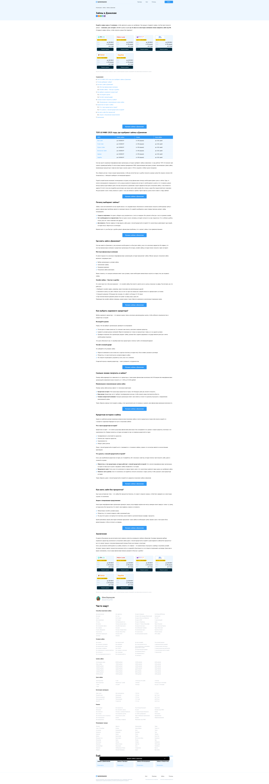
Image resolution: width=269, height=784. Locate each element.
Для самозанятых (120, 693)
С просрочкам (158, 652)
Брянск (97, 736)
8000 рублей (138, 672)
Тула (156, 732)
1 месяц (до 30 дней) (140, 680)
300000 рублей (99, 666)
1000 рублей (158, 674)
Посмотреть (100, 765)
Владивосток (99, 738)
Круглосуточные (159, 629)
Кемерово (118, 732)
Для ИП (98, 701)
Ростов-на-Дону (139, 738)
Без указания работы (121, 654)
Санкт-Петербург (100, 728)
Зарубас (99, 157)
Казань (117, 728)
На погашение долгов (121, 713)
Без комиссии (99, 711)
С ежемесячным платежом (161, 646)
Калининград (119, 730)
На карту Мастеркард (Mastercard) (143, 616)
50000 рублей (119, 668)
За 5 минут (118, 620)
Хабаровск (157, 742)
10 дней (118, 684)
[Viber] (104, 16)
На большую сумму (100, 662)
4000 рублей (158, 666)
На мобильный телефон (141, 627)
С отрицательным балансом (142, 711)
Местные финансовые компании (109, 87)
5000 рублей (158, 664)
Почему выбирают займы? (104, 82)
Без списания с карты (121, 709)
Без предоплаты (100, 719)
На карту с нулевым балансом (123, 711)
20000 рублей (138, 664)
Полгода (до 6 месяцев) (160, 682)
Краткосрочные (100, 682)
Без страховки (119, 652)
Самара (137, 742)
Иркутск (117, 726)
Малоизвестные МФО (140, 719)
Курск (117, 740)
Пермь (136, 736)
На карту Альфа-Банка (121, 629)
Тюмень (156, 734)
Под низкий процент (160, 642)
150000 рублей (99, 670)
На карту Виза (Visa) (120, 631)
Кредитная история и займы (105, 104)
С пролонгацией (158, 620)
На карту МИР (138, 620)
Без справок (99, 627)
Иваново (98, 748)
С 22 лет (137, 701)
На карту (118, 627)
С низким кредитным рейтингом (162, 648)
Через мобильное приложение (142, 715)
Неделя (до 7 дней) (120, 682)
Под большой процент (140, 707)
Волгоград (98, 742)
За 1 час (118, 616)
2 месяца (137, 682)
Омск (136, 730)
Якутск (156, 748)
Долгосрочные (99, 680)
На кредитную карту (140, 626)
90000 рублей (99, 674)
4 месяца (157, 680)
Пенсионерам (119, 699)
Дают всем (98, 693)
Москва (98, 726)
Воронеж (98, 744)
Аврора (99, 154)
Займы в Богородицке (143, 761)
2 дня (97, 686)
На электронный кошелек (141, 633)
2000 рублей (158, 670)
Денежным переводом (101, 633)
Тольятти (157, 728)
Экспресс (118, 635)
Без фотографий (139, 642)
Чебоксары (157, 744)
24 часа (98, 622)
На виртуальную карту (121, 624)
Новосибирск (138, 728)
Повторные (157, 713)
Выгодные (98, 709)
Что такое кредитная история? (108, 107)
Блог (147, 2)
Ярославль (157, 749)
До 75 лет (157, 697)
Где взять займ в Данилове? (105, 84)
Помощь (154, 2)
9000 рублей (138, 670)
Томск (156, 730)
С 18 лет (137, 693)
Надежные (157, 707)
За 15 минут (118, 618)
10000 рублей (138, 668)
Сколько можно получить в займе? (107, 99)
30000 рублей (119, 674)
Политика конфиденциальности (166, 779)
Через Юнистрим (159, 627)
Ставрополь (138, 748)
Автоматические (100, 614)
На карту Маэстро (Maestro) (142, 618)
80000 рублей (119, 662)
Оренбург (137, 732)
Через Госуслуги (158, 624)
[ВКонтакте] (97, 16)
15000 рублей (138, 666)
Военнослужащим (100, 697)
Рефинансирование (159, 717)
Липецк (117, 742)
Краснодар (118, 736)
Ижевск (98, 749)
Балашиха (98, 732)
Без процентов (119, 707)
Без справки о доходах (121, 650)
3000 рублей (158, 668)
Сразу (156, 622)
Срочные (98, 635)
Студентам (118, 701)
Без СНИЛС (118, 648)
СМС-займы (157, 633)
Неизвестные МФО (159, 709)
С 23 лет (157, 693)
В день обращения (100, 629)
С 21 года (137, 699)
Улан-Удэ (157, 736)
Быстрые (98, 616)
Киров (117, 734)
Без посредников (100, 717)
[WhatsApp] (101, 16)
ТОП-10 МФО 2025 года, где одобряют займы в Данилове (114, 79)
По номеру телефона (121, 719)
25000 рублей (138, 662)
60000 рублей (119, 666)
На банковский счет (120, 622)
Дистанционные (100, 620)
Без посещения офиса (101, 626)
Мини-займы (99, 664)
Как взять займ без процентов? (106, 112)
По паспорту (138, 655)
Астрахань (98, 730)
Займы (162, 776)
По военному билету (140, 651)
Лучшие (137, 717)
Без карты (98, 624)
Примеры (139, 2)
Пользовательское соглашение (151, 779)
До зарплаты (119, 614)
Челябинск (157, 746)
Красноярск (118, 738)
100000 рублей (99, 672)
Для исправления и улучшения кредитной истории (142, 647)
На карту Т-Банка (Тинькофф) (142, 624)
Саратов (137, 744)
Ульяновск (157, 738)
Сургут (136, 749)
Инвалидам (118, 697)
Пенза (136, 734)
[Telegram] (103, 16)
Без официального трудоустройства (105, 650)
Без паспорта (99, 652)
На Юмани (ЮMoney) (160, 614)
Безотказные (99, 707)
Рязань (136, 740)
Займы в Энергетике (163, 761)
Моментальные (158, 631)
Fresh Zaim (100, 144)
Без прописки (119, 646)
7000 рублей (138, 674)
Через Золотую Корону (160, 626)
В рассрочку (99, 631)
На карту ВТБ (119, 633)
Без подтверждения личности (103, 654)
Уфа (156, 740)
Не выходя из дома (120, 715)
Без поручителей (120, 642)
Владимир (98, 740)
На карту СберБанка (140, 622)
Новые (156, 711)
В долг (97, 618)
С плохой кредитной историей (162, 650)
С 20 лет (137, 697)
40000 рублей (119, 670)
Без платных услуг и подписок (103, 715)
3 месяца (137, 684)
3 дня (117, 680)
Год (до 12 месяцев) (159, 684)
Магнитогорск (119, 744)
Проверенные (158, 715)
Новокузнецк (138, 726)
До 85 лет (157, 701)
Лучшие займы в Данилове (134, 127)
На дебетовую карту (121, 626)
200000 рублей (99, 668)
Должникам (118, 695)
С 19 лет (137, 695)
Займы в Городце (122, 761)
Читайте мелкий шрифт (106, 97)
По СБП (156, 618)
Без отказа (98, 713)
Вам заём (100, 140)
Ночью (117, 717)
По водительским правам (141, 649)
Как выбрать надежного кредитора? (107, 92)
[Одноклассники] (99, 16)
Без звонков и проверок (102, 644)
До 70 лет (157, 695)
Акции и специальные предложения (110, 115)
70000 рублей (119, 664)
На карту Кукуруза (139, 614)
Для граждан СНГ (100, 699)
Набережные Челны (120, 748)
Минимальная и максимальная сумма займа (112, 102)
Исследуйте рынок (105, 94)
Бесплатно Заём (102, 150)
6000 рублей (158, 662)
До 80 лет (157, 699)
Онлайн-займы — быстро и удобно (109, 89)
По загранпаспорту (139, 653)
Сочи (136, 746)
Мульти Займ (101, 147)
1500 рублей (158, 672)
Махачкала (118, 746)
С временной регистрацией (161, 644)
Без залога (98, 642)
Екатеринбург (99, 746)
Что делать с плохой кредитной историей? (112, 109)
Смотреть (170, 756)
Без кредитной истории (101, 646)
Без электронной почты (141, 644)
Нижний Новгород (120, 749)
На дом (137, 709)
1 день (97, 684)
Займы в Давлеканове (103, 761)
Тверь (156, 726)
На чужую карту (139, 631)
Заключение (100, 117)
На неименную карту (140, 629)
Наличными (157, 616)
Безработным (99, 695)
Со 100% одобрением (140, 713)
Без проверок (119, 644)
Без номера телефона (101, 648)
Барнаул (98, 734)
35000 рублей (119, 672)
